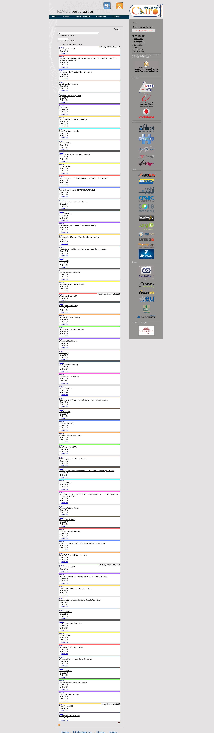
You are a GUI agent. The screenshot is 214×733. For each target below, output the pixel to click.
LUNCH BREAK (64, 166)
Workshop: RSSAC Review (69, 376)
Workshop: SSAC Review (68, 341)
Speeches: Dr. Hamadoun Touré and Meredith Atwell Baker (80, 600)
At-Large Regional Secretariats (70, 272)
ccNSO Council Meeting (67, 520)
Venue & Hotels (139, 43)
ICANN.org (65, 732)
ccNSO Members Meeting (68, 84)
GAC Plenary (63, 108)
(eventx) (61, 47)
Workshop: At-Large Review (69, 508)
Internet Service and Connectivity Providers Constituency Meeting (82, 249)
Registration (138, 49)
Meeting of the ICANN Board (69, 716)
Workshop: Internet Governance (70, 435)
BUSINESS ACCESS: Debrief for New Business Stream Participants (83, 178)
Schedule (66, 16)
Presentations (101, 16)
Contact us (113, 732)
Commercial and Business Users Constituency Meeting (79, 237)
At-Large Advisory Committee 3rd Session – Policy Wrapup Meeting (83, 400)
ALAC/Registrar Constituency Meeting (72, 459)
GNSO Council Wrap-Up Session (71, 647)
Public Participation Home (82, 732)
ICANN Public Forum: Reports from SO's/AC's (75, 588)
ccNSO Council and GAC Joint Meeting (73, 202)
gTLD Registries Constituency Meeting (73, 119)
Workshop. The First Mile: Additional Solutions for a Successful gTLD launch (86, 471)
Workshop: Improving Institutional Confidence (75, 659)
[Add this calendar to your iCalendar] (119, 723)
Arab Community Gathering (69, 694)
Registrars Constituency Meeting (70, 96)
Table (80, 44)
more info (64, 53)
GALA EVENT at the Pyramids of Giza (73, 555)
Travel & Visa (139, 51)
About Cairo (138, 39)
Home (54, 16)
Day (74, 44)
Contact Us (138, 45)
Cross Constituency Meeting (69, 131)
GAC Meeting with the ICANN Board (72, 284)
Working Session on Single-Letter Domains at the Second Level (82, 543)
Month (63, 44)
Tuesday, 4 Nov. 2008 (67, 49)
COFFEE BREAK (65, 143)
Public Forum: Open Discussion (70, 623)
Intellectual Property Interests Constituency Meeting (77, 225)
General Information (83, 16)
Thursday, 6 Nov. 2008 (67, 567)
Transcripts (116, 16)
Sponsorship (138, 41)
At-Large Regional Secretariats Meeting (73, 682)
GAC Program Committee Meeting (71, 329)
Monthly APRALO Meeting (68, 306)
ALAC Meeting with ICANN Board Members (74, 155)
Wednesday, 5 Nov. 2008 (68, 296)
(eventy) (61, 56)
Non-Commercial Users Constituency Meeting (75, 72)
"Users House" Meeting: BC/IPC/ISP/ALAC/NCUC (77, 190)
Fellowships (100, 732)
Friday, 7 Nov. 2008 (66, 706)
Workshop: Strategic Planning (69, 531)
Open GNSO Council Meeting (69, 317)
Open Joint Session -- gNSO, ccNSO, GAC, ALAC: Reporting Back (83, 576)
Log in (134, 23)
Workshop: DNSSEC (66, 423)
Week (69, 44)
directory (137, 47)
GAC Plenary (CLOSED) (68, 447)
